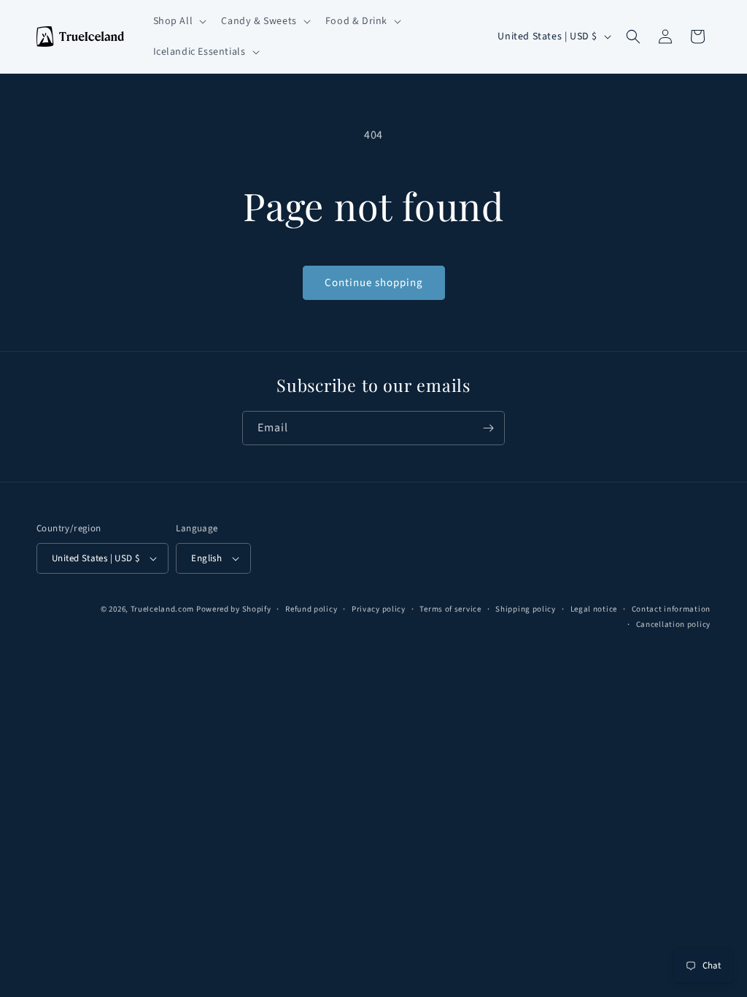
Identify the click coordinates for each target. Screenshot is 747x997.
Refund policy (311, 609)
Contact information (671, 609)
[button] (178, 21)
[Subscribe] (488, 428)
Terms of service (450, 609)
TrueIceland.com (163, 609)
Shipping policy (525, 609)
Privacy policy (379, 609)
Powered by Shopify (233, 609)
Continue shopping (374, 282)
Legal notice (593, 609)
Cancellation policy (673, 624)
